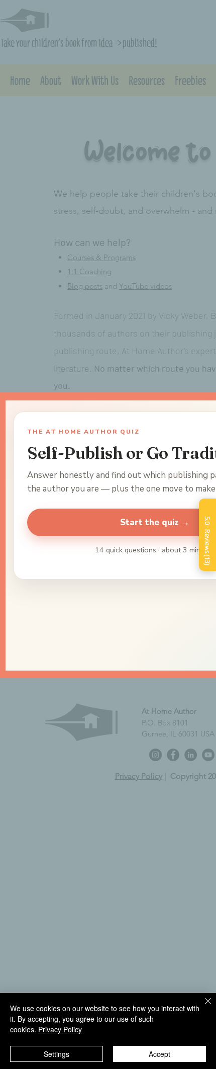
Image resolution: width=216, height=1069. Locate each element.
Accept (159, 1054)
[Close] (202, 1007)
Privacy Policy (60, 1029)
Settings (56, 1054)
